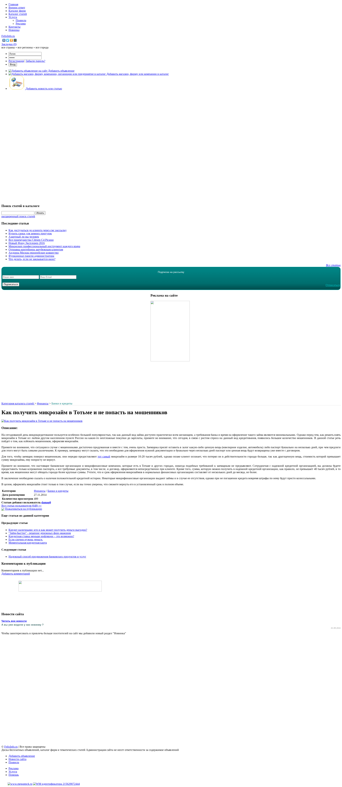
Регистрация (16, 60)
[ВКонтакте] (4, 40)
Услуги (13, 17)
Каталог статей (18, 13)
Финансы (42, 403)
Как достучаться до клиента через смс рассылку (38, 230)
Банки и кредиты (58, 490)
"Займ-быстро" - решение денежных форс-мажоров (40, 533)
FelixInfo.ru (8, 36)
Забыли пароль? (35, 60)
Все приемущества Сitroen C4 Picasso (31, 239)
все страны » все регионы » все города (24, 47)
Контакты (14, 26)
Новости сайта (17, 759)
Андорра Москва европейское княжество (34, 252)
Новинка (14, 30)
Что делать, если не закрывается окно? (32, 259)
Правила (21, 20)
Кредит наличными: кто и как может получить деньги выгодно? (48, 529)
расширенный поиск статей (18, 216)
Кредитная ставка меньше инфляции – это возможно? (41, 536)
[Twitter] (8, 40)
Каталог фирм (17, 10)
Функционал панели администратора (31, 255)
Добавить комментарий (15, 573)
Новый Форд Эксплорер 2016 (27, 243)
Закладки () (9, 44)
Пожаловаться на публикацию (23, 508)
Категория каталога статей (18, 403)
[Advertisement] (171, 146)
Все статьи (333, 265)
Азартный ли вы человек (24, 236)
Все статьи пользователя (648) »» (21, 505)
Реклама (21, 23)
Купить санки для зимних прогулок (30, 233)
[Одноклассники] (11, 40)
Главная (13, 4)
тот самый (104, 456)
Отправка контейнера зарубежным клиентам (36, 249)
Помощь (14, 774)
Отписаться (333, 285)
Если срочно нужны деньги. (26, 539)
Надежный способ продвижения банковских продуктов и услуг (47, 556)
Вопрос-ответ (17, 7)
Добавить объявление (22, 755)
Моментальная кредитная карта (28, 542)
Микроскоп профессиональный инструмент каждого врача (44, 246)
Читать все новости (14, 620)
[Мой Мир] (15, 40)
